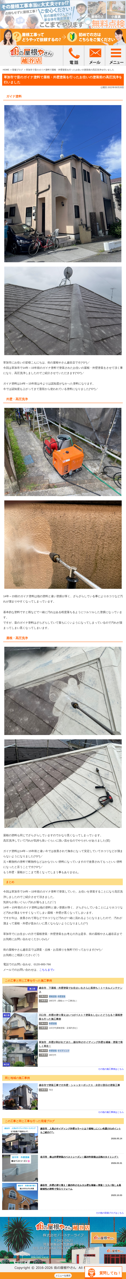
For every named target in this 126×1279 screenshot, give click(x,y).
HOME (6, 69)
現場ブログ (17, 69)
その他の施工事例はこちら (111, 1069)
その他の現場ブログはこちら (110, 1213)
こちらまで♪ (46, 969)
